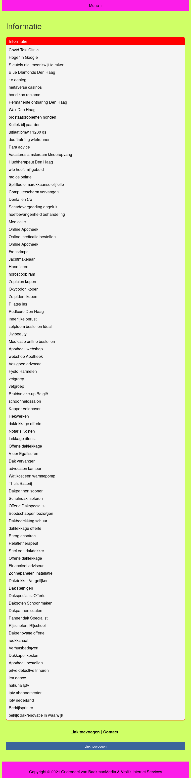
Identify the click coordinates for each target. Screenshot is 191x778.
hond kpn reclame (24, 94)
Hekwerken (19, 416)
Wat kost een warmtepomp (32, 476)
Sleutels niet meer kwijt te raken (36, 65)
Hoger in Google (23, 57)
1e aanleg (17, 79)
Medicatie (17, 222)
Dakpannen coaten (25, 610)
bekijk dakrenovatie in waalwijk (36, 715)
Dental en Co (20, 199)
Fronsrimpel (19, 251)
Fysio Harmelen (23, 371)
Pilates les (18, 304)
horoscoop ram (22, 274)
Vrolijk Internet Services (141, 771)
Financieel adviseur (26, 565)
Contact (110, 732)
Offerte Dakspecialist (27, 506)
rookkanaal (18, 640)
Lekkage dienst (22, 438)
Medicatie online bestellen (32, 341)
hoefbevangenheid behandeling (37, 214)
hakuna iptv (19, 685)
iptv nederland (21, 700)
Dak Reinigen (21, 588)
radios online (20, 177)
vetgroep (16, 379)
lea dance (17, 678)
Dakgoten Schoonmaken (30, 603)
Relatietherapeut (23, 543)
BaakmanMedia (102, 771)
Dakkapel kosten (23, 655)
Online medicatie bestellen (32, 236)
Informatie (18, 41)
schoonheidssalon (25, 401)
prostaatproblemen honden (32, 117)
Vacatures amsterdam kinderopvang (40, 154)
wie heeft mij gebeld (26, 169)
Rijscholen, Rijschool (27, 625)
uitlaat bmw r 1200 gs (27, 132)
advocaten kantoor (25, 468)
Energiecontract (23, 536)
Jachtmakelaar (22, 259)
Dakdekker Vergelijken (28, 580)
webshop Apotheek (26, 356)
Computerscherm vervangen (34, 192)
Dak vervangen (22, 461)
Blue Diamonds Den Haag (32, 72)
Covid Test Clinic (24, 50)
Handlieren (18, 266)
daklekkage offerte (25, 423)
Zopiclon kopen (22, 281)
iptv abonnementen (26, 693)
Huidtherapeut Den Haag (31, 162)
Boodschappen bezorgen (31, 513)
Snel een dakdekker (26, 550)
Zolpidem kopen (23, 296)
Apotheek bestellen (26, 663)
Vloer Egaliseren (23, 453)
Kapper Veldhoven (25, 408)
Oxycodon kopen (24, 289)
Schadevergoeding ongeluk (33, 207)
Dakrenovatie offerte (27, 633)
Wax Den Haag (22, 109)
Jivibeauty (18, 334)
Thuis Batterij (20, 483)
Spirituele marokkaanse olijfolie (36, 184)
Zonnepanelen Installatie (30, 573)
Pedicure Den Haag (26, 311)
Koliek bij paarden (25, 124)
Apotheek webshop (26, 349)
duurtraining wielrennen (29, 139)
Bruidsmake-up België (28, 393)
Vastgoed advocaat (26, 364)
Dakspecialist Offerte (27, 595)
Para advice (19, 147)
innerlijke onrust (23, 319)
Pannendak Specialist (28, 618)
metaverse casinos (25, 87)
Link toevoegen (85, 732)
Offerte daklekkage (25, 446)
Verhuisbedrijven (23, 648)
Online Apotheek (23, 229)
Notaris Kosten (22, 431)
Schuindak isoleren (26, 498)
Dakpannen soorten (26, 491)
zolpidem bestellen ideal (30, 326)
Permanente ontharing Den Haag (38, 102)
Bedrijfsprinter (21, 707)
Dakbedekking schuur (28, 521)
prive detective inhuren (29, 670)
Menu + (95, 5)
